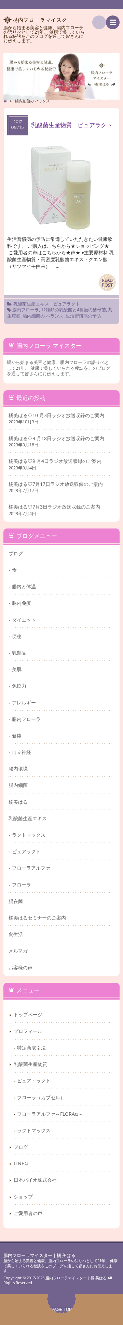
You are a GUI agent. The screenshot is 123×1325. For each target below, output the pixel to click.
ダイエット (24, 619)
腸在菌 (16, 901)
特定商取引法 (31, 1047)
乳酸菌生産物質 (30, 1064)
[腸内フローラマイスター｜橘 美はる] (61, 76)
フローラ (21, 884)
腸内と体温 (24, 586)
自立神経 (21, 752)
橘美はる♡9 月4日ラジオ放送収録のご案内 (55, 461)
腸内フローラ (25, 310)
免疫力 (19, 685)
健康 (17, 735)
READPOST (107, 282)
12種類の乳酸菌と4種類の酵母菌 (73, 310)
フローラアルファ (31, 868)
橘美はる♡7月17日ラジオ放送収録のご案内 (56, 484)
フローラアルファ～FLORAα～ (50, 1114)
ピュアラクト (66, 304)
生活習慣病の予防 (83, 316)
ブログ (16, 553)
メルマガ (18, 950)
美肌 (17, 669)
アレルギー (24, 702)
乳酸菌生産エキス (31, 304)
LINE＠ (21, 1163)
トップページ (28, 1014)
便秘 (17, 636)
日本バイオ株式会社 (35, 1180)
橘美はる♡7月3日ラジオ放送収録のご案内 (54, 507)
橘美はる (18, 802)
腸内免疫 (21, 603)
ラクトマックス (28, 835)
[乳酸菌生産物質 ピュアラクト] (61, 229)
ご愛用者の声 (28, 1213)
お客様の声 (20, 967)
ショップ (23, 1196)
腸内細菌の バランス (43, 316)
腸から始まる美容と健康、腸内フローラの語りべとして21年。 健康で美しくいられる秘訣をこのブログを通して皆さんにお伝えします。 (60, 1265)
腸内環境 (18, 768)
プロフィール (28, 1031)
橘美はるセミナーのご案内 (37, 917)
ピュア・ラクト (34, 1080)
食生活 (16, 934)
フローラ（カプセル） (41, 1097)
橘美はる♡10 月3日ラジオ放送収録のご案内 (56, 415)
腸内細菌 (18, 785)
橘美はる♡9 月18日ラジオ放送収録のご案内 (56, 438)
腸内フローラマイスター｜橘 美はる (39, 1255)
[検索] (99, 22)
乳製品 (19, 652)
